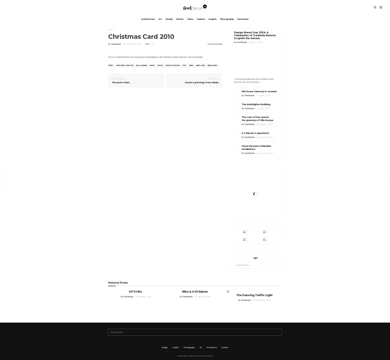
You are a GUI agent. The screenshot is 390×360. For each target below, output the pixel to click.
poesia (160, 65)
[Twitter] (18, 8)
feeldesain (116, 44)
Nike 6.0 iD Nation (195, 291)
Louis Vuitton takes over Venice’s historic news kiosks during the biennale (255, 185)
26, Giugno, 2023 (265, 137)
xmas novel (212, 65)
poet (185, 65)
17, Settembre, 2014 (262, 300)
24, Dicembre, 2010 (132, 44)
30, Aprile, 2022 (263, 212)
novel (152, 65)
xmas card (200, 65)
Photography (227, 19)
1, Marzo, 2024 (255, 42)
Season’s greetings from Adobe (202, 81)
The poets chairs (121, 81)
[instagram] (8, 8)
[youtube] (23, 8)
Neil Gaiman (141, 65)
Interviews (243, 19)
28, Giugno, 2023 (265, 124)
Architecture (148, 19)
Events (180, 19)
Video (190, 19)
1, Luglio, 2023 (263, 108)
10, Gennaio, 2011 (202, 296)
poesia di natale (173, 65)
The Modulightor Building (256, 104)
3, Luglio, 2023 (263, 95)
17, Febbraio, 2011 (143, 296)
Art (160, 19)
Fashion (201, 19)
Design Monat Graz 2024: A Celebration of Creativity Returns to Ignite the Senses (255, 35)
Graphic (213, 19)
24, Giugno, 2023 (265, 153)
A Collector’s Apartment (255, 133)
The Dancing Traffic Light (254, 295)
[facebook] (13, 8)
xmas (191, 65)
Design (169, 19)
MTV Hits (135, 291)
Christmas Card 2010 (125, 65)
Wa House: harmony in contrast (259, 91)
